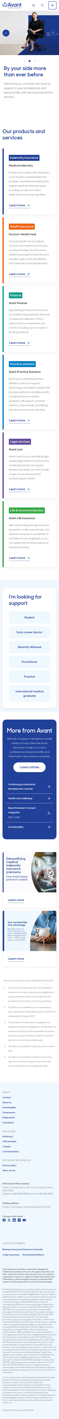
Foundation (8, 1122)
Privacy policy (10, 1165)
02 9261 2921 (46, 1193)
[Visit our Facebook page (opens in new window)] (4, 1220)
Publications (9, 1117)
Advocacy (8, 1136)
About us (7, 1102)
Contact (7, 1097)
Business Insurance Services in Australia (23, 1249)
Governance (9, 1112)
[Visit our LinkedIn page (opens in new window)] (14, 1220)
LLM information (11, 1151)
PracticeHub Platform (33, 1254)
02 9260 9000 (21, 1193)
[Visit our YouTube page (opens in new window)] (24, 1220)
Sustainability (9, 1107)
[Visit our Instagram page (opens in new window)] (19, 1220)
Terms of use (9, 1170)
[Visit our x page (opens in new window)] (9, 1220)
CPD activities (10, 1141)
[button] (24, 61)
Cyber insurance (11, 1254)
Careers (7, 1146)
